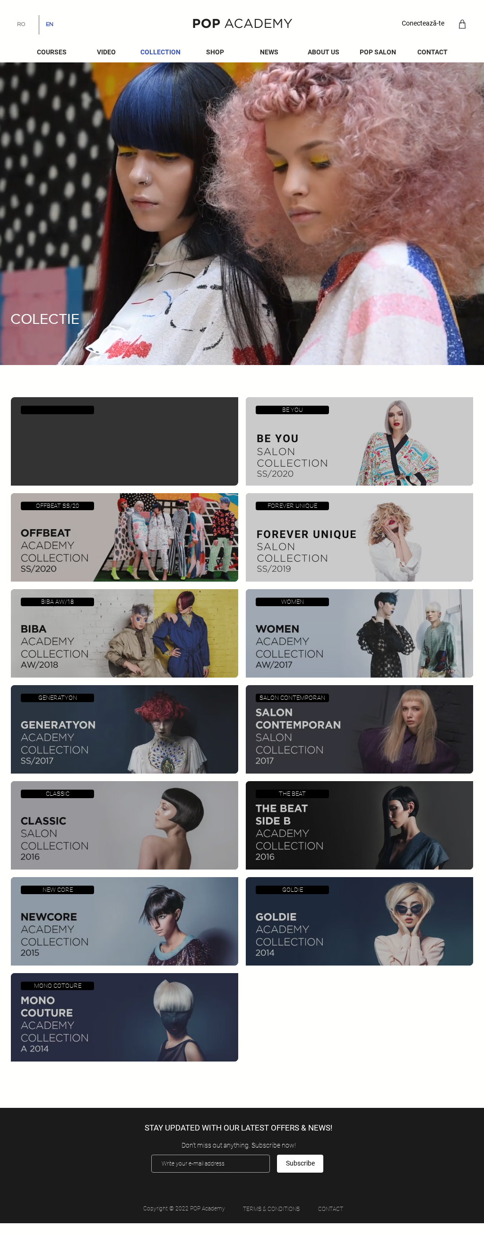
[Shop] (462, 24)
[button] (269, 52)
